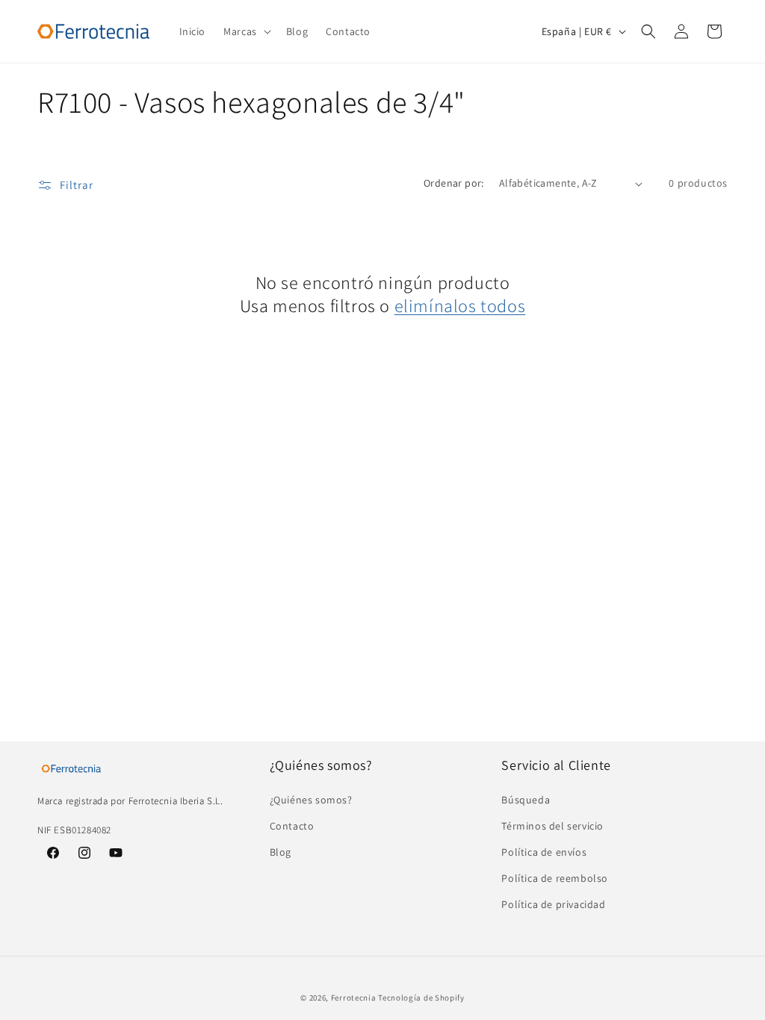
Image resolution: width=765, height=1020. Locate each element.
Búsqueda (525, 799)
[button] (245, 31)
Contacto (292, 826)
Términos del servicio (552, 826)
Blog (280, 852)
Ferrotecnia (354, 997)
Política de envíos (543, 852)
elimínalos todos (460, 305)
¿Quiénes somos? (311, 799)
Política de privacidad (553, 904)
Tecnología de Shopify (421, 997)
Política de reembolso (554, 878)
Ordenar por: (454, 183)
